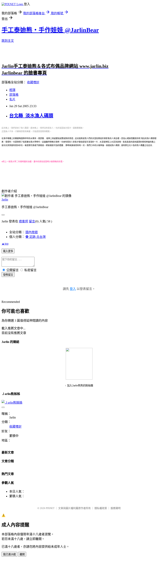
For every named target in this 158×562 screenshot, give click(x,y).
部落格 (13, 94)
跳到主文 (8, 40)
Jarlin (5, 199)
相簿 (12, 90)
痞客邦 (23, 221)
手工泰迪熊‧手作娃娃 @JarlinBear (50, 29)
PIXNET (50, 508)
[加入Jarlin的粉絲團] (79, 378)
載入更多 (8, 251)
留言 (32, 221)
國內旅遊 (31, 232)
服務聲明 (116, 508)
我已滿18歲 (9, 554)
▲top (5, 243)
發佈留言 (8, 274)
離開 (22, 554)
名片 (12, 99)
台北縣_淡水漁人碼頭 (31, 115)
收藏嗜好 (33, 82)
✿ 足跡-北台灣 (35, 236)
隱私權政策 (100, 508)
